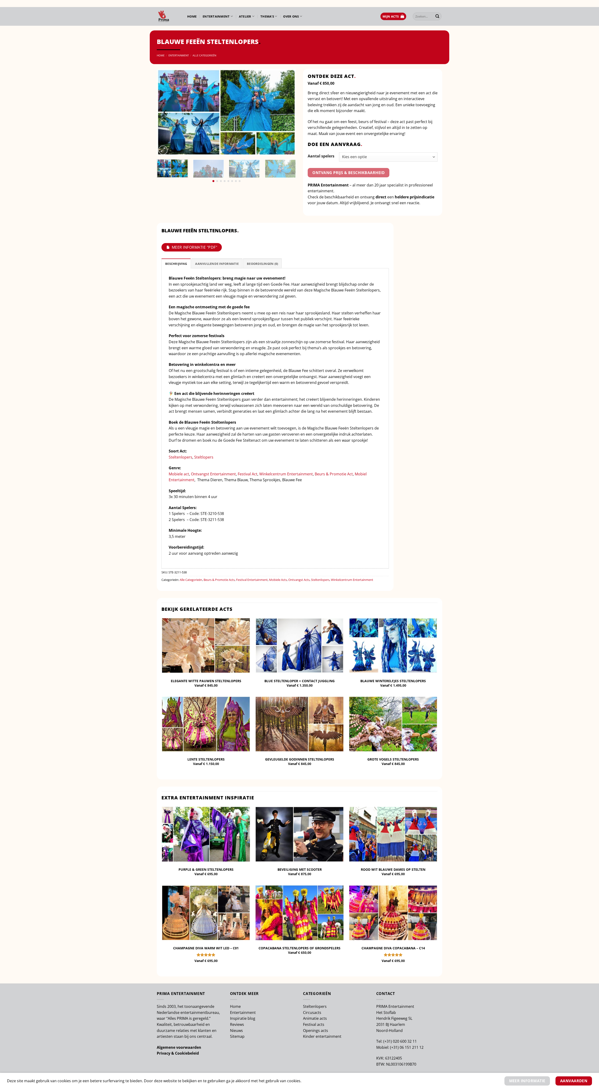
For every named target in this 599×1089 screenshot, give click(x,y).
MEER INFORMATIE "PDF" (194, 247)
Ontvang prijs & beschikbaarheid (348, 172)
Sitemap (237, 1036)
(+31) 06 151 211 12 (407, 1047)
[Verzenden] (437, 16)
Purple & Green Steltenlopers (206, 869)
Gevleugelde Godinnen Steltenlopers (299, 759)
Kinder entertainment (322, 1036)
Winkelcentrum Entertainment (286, 474)
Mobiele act (179, 474)
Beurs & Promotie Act (334, 474)
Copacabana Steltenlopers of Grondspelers (299, 948)
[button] (393, 16)
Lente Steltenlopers (206, 759)
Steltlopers (203, 457)
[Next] (287, 112)
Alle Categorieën (204, 55)
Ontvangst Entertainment (213, 474)
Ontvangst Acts (299, 580)
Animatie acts (315, 1018)
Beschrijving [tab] (176, 264)
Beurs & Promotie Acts (219, 580)
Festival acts (313, 1024)
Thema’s (267, 16)
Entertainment (216, 16)
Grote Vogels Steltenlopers (393, 759)
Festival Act (247, 474)
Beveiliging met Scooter (300, 869)
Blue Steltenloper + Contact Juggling (299, 681)
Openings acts (315, 1030)
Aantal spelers (321, 156)
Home (192, 16)
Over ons (291, 16)
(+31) (388, 1041)
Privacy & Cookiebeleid (178, 1053)
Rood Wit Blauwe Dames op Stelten (393, 869)
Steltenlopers (180, 457)
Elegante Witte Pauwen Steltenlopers (206, 681)
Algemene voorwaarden (179, 1047)
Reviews (237, 1024)
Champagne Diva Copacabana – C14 (393, 948)
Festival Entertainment (252, 580)
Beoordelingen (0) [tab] (262, 264)
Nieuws (236, 1030)
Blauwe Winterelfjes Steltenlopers (393, 681)
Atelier (245, 16)
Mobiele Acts (278, 580)
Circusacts (312, 1012)
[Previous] (165, 112)
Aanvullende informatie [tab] (217, 264)
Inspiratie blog (242, 1018)
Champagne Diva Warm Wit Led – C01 (206, 948)
